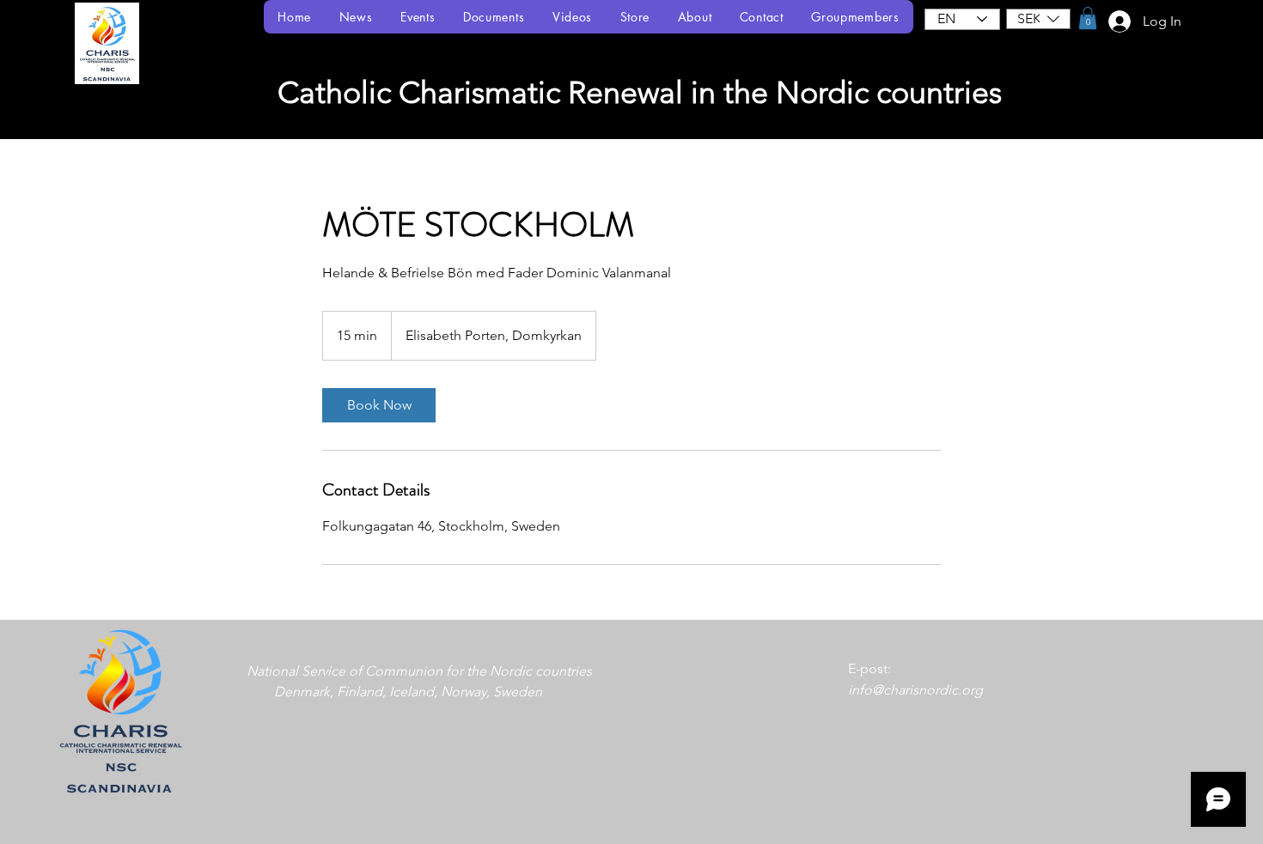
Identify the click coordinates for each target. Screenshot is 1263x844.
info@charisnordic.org (915, 690)
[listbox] (1038, 19)
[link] (379, 405)
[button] (1038, 19)
